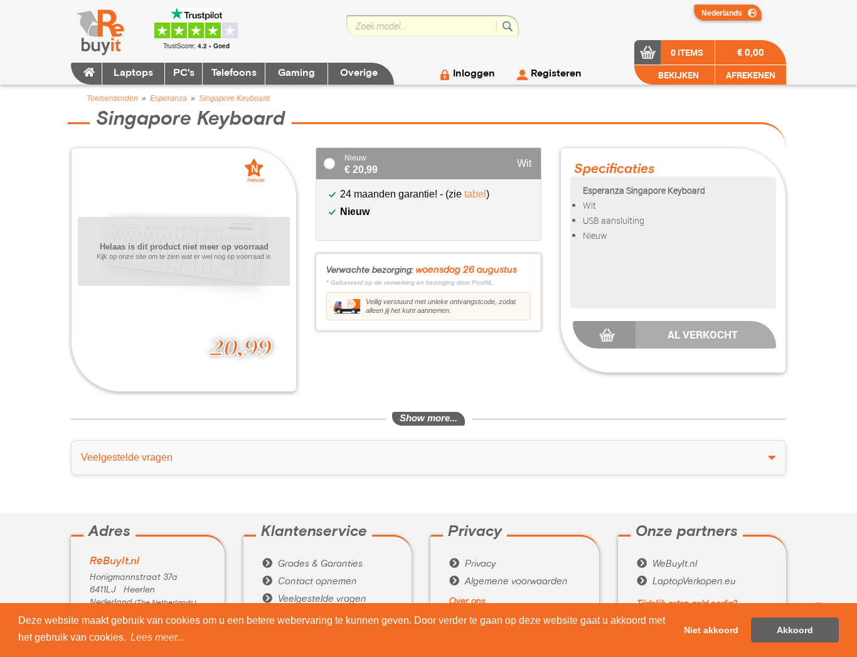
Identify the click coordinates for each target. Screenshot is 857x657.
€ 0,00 (750, 52)
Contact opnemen (309, 581)
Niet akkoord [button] (711, 630)
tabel (475, 194)
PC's (183, 73)
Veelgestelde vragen (314, 599)
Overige (359, 73)
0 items (687, 52)
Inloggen (474, 74)
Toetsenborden (112, 98)
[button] (157, 637)
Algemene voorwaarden (508, 581)
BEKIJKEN (677, 75)
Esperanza (168, 98)
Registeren (556, 74)
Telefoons (234, 73)
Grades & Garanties (312, 564)
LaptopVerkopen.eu (686, 581)
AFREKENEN (750, 75)
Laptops (133, 73)
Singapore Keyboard (234, 98)
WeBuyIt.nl (667, 564)
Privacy (472, 564)
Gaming (296, 73)
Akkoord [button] (795, 630)
